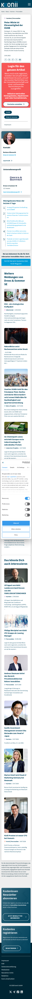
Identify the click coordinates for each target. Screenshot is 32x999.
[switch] (27, 503)
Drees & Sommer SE (9, 155)
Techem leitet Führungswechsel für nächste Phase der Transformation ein (17, 215)
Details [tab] (12, 467)
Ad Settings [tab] (20, 467)
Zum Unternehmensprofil (11, 192)
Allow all (16, 523)
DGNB (8, 112)
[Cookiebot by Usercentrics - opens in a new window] (22, 462)
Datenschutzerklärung (8, 967)
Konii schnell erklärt (7, 979)
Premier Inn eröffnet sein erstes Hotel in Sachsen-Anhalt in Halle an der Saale (18, 233)
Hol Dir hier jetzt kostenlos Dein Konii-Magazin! (16, 262)
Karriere (12, 11)
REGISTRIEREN (11, 948)
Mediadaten (5, 970)
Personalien (19, 11)
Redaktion (4, 976)
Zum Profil (6, 161)
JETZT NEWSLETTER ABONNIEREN (15, 917)
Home (3, 11)
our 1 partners (12, 476)
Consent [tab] (4, 467)
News (7, 11)
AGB (2, 964)
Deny (16, 535)
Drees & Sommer (11, 117)
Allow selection (16, 529)
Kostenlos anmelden (14, 104)
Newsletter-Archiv (7, 973)
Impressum (7, 125)
